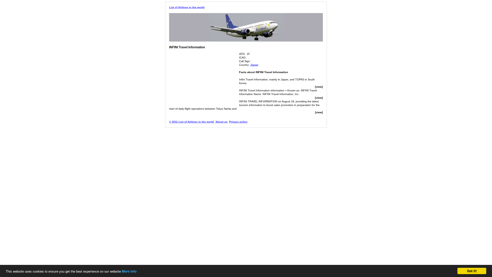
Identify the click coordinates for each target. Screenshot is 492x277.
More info (129, 271)
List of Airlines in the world (186, 7)
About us (221, 121)
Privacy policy (238, 121)
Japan (254, 64)
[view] (319, 86)
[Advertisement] (201, 79)
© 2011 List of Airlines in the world (191, 121)
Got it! (472, 271)
